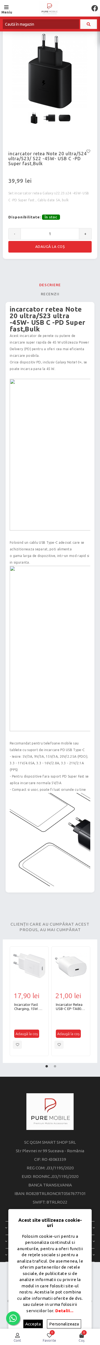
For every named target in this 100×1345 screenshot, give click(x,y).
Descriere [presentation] (50, 285)
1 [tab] (46, 1065)
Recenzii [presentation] (50, 294)
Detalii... (64, 1310)
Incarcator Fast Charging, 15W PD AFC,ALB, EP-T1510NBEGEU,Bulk (29, 1007)
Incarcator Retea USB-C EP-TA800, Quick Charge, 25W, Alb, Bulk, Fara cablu (70, 1007)
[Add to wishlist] (17, 1045)
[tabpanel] (29, 1001)
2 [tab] (55, 1065)
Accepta (33, 1324)
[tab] (50, 285)
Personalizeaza (64, 1324)
